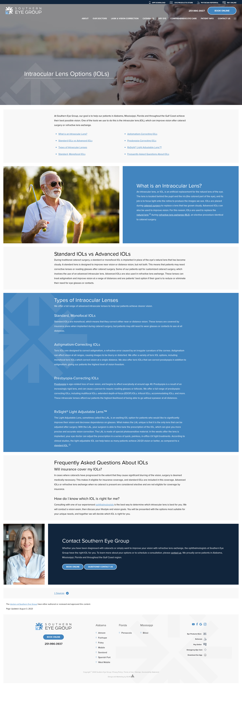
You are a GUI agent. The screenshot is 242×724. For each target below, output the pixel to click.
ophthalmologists (105, 504)
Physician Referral (209, 2)
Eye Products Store (183, 2)
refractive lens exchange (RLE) (174, 214)
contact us (176, 552)
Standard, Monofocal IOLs (71, 154)
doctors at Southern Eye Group (23, 604)
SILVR (128, 676)
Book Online (222, 10)
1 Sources (59, 593)
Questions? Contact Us (100, 566)
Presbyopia (60, 384)
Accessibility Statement (150, 672)
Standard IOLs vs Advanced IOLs (75, 140)
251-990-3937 (197, 11)
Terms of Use (129, 672)
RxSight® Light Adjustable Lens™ (144, 147)
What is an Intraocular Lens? (72, 134)
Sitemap (138, 672)
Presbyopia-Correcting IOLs (141, 140)
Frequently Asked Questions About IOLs (148, 154)
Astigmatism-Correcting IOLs (142, 134)
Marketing (120, 676)
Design (110, 676)
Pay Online (231, 2)
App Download (158, 2)
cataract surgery (152, 205)
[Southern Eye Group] (23, 10)
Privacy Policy (117, 672)
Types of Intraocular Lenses (72, 147)
